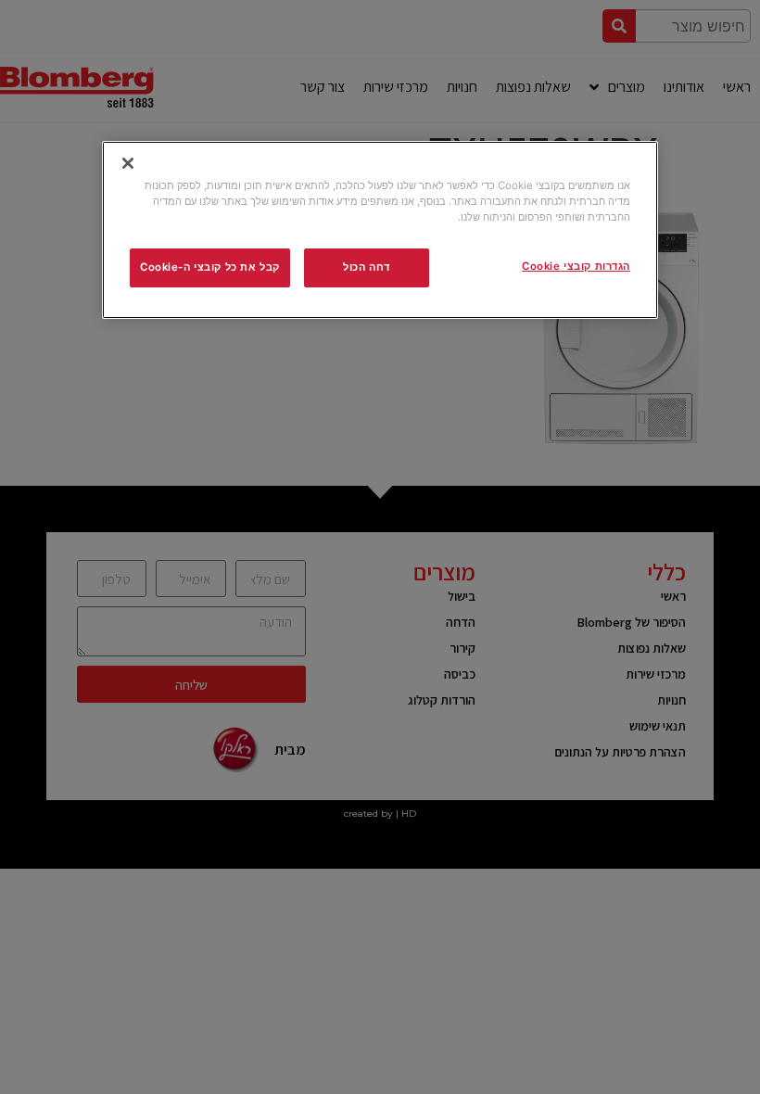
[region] (380, 230)
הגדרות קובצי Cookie (576, 266)
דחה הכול (366, 267)
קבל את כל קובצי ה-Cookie (210, 267)
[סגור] (128, 163)
